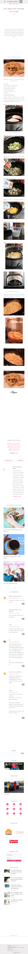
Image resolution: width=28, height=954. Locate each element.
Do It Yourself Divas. (19, 947)
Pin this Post (14, 449)
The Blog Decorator (14, 945)
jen (10, 640)
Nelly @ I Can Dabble (15, 672)
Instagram (20, 806)
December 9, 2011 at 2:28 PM (14, 598)
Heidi (10, 624)
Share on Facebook (14, 443)
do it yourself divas (17, 467)
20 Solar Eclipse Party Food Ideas (12, 557)
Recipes (16, 453)
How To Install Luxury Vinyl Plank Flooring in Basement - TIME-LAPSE (17, 879)
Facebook (7, 806)
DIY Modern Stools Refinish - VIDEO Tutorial (17, 900)
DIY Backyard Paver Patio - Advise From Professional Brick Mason (16, 872)
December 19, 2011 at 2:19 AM (14, 641)
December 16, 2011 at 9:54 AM (14, 626)
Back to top (17, 952)
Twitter (14, 806)
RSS (20, 815)
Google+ (14, 815)
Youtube (7, 815)
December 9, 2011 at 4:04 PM (14, 613)
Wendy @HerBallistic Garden (15, 610)
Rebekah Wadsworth (15, 596)
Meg (7, 810)
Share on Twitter (15, 446)
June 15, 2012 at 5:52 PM (13, 692)
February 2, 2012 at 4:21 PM (13, 673)
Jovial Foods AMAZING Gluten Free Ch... (13, 530)
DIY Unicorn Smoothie (10, 583)
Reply (23, 603)
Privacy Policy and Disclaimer (12, 950)
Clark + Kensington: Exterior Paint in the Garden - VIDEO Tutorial (16, 894)
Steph (14, 810)
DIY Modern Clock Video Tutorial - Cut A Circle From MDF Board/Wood (16, 886)
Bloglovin (21, 810)
